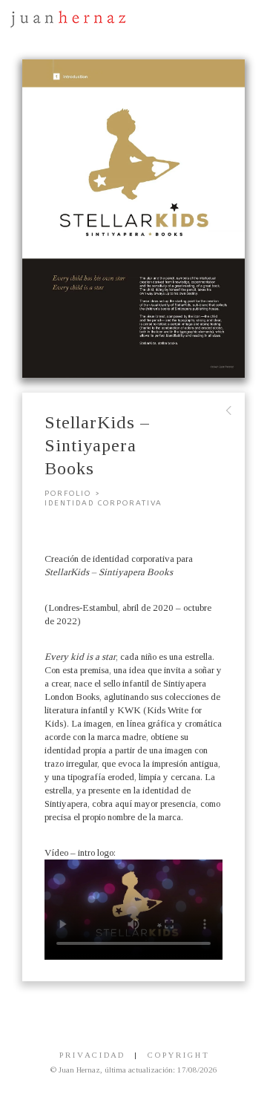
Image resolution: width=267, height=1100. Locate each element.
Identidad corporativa (103, 503)
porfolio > (72, 493)
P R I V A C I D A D (91, 1054)
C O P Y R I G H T (178, 1054)
